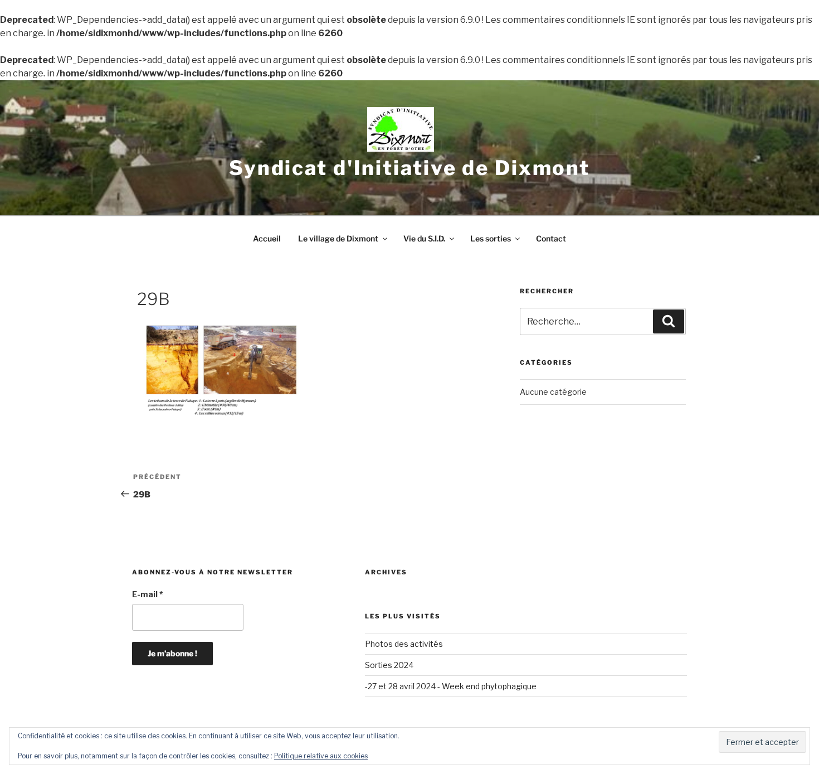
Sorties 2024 (389, 665)
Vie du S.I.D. (424, 238)
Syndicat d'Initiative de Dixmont (409, 168)
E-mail (147, 594)
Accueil (267, 238)
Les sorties (490, 238)
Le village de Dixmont (338, 238)
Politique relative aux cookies (321, 756)
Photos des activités (404, 644)
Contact (551, 238)
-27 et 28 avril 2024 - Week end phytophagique (451, 686)
